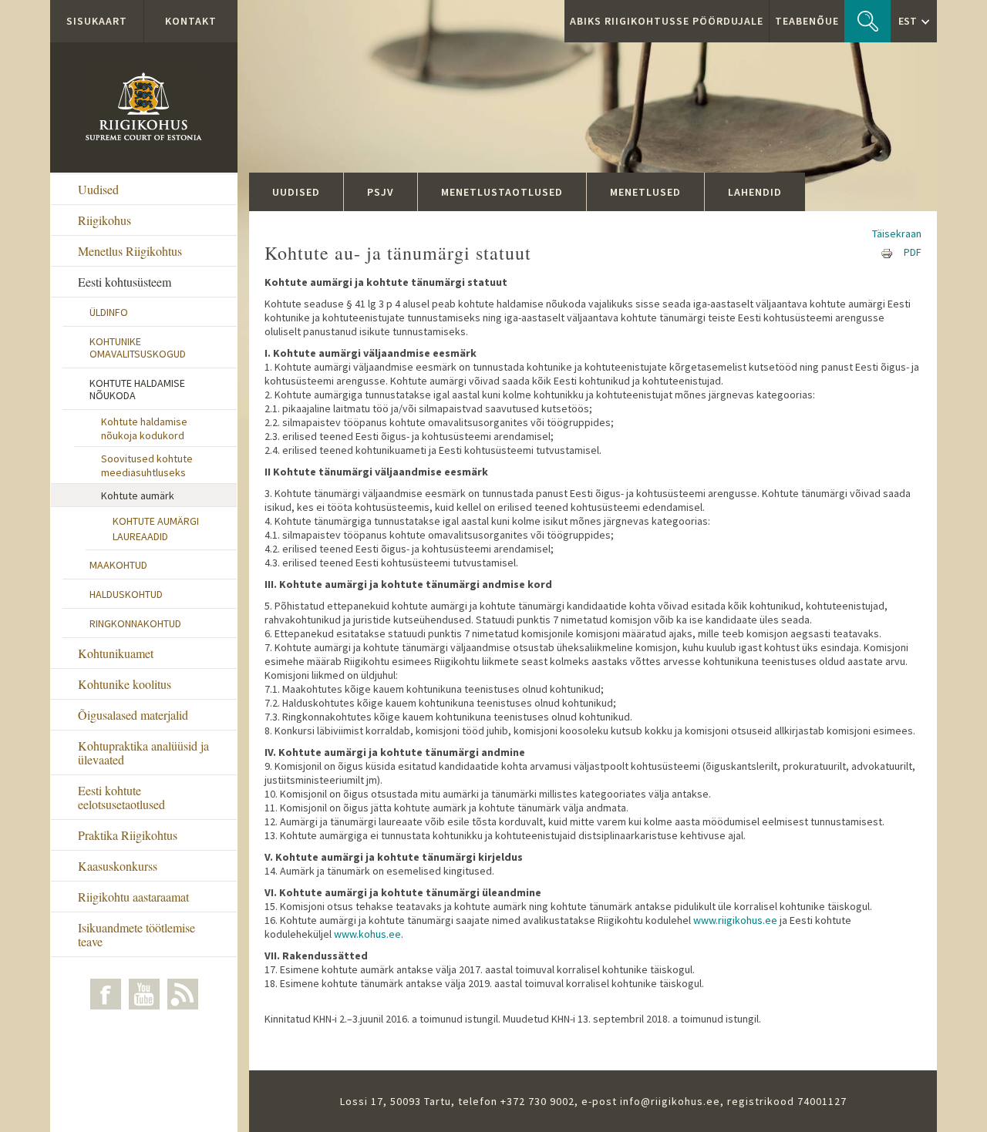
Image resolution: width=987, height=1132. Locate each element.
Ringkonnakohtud (135, 623)
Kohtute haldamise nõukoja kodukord (144, 428)
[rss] (182, 994)
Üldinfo (108, 312)
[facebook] (105, 994)
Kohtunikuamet (115, 653)
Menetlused (645, 192)
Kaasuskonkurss (117, 866)
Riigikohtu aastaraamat (133, 896)
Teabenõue (807, 21)
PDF (912, 252)
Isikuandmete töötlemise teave (136, 934)
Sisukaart (96, 21)
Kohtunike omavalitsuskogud (137, 347)
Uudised (98, 189)
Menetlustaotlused (502, 192)
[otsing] (867, 21)
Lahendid (755, 192)
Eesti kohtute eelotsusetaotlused (121, 797)
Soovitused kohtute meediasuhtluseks (147, 465)
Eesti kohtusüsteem (124, 282)
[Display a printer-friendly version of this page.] (887, 252)
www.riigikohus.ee (735, 920)
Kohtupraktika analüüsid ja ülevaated (143, 752)
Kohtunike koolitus (124, 684)
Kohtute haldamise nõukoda (137, 389)
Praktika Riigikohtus (127, 835)
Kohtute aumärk (137, 495)
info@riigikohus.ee (670, 1101)
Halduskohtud (126, 594)
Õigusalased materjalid (133, 715)
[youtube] (144, 994)
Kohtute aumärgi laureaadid (156, 528)
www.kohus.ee (367, 934)
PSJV (380, 192)
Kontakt (191, 21)
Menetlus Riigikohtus (130, 251)
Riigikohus (104, 220)
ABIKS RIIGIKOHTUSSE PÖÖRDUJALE (666, 21)
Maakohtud (118, 565)
